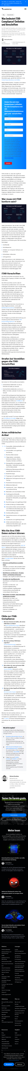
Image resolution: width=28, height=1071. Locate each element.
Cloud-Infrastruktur (6, 1010)
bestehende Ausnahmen (8, 307)
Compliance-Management (18, 956)
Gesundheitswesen (19, 975)
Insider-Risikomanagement (19, 950)
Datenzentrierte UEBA (6, 961)
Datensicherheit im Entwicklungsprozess (19, 970)
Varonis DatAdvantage (9, 644)
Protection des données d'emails (7, 985)
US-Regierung (18, 982)
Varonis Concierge (6, 990)
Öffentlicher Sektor (19, 979)
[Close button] (25, 1)
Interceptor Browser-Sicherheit (6, 981)
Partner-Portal (18, 1025)
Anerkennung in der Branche (19, 1013)
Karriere (16, 1004)
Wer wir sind (17, 1002)
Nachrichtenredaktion (20, 1010)
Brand (16, 1018)
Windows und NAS (6, 1005)
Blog (4, 14)
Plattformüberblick (6, 949)
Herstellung (17, 977)
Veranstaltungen (5, 1041)
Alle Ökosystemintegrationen (7, 1021)
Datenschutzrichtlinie (14, 1060)
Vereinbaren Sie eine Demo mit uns (14, 736)
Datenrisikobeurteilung (20, 961)
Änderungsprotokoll (6, 994)
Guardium (17, 1039)
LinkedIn (17, 757)
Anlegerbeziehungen (19, 1006)
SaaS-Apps (4, 1008)
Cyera (16, 1037)
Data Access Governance (7, 963)
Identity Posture (5, 972)
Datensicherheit (10, 14)
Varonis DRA (16, 751)
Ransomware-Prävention (20, 953)
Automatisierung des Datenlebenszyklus (19, 966)
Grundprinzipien (9, 558)
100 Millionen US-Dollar (10, 418)
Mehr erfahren (7, 4)
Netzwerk (4, 1014)
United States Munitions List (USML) (11, 80)
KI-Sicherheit (18, 959)
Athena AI (4, 992)
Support (3, 1035)
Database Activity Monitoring (6, 958)
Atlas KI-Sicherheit (6, 967)
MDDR (3, 987)
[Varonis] (6, 9)
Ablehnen (19, 1064)
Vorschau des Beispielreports (14, 819)
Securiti (16, 1043)
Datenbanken (5, 1012)
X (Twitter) (14, 758)
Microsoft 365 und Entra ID (7, 1002)
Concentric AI (18, 1035)
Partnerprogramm (19, 1021)
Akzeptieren (9, 1064)
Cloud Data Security (19, 963)
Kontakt (16, 1016)
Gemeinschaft (5, 1048)
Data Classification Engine (12, 625)
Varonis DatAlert (8, 669)
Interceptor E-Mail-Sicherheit (6, 977)
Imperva (17, 1041)
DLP (2, 965)
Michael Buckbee (8, 39)
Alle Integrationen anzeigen (6, 1017)
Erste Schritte (14, 815)
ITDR (3, 974)
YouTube (8, 758)
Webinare (4, 1039)
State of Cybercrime (6, 1037)
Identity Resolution (6, 970)
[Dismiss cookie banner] (24, 1051)
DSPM (3, 955)
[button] (25, 9)
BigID (16, 1032)
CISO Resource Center (7, 1045)
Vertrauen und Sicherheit (20, 1008)
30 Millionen (19, 400)
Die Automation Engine (10, 691)
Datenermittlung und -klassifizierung (7, 952)
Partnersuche (18, 1023)
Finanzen (17, 973)
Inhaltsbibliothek (5, 1043)
